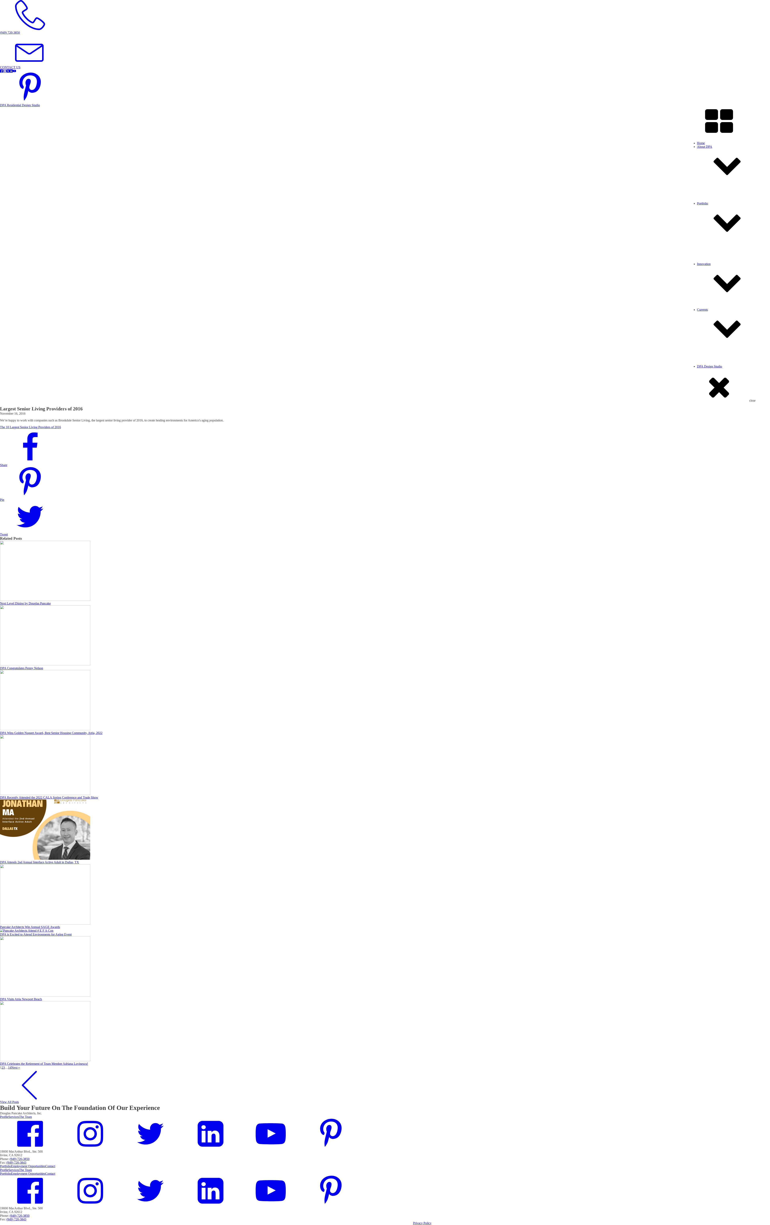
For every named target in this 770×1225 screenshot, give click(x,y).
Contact (50, 1166)
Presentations (713, 375)
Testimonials (713, 216)
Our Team (711, 205)
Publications (712, 382)
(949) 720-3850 (19, 1159)
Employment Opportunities (722, 220)
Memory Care (714, 273)
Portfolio (5, 1166)
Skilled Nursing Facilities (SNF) (725, 276)
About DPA (704, 146)
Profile (709, 201)
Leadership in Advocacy (720, 322)
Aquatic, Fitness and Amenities (724, 261)
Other (708, 280)
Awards (710, 371)
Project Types (713, 212)
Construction (713, 368)
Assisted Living (715, 258)
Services (710, 209)
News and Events (716, 364)
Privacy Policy (422, 1223)
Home (701, 143)
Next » (15, 1067)
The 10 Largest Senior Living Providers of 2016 (30, 427)
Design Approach (716, 318)
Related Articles (715, 379)
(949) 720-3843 (16, 1162)
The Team (25, 1117)
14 (9, 1067)
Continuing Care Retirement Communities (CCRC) (737, 265)
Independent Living (717, 269)
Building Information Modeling (725, 326)
